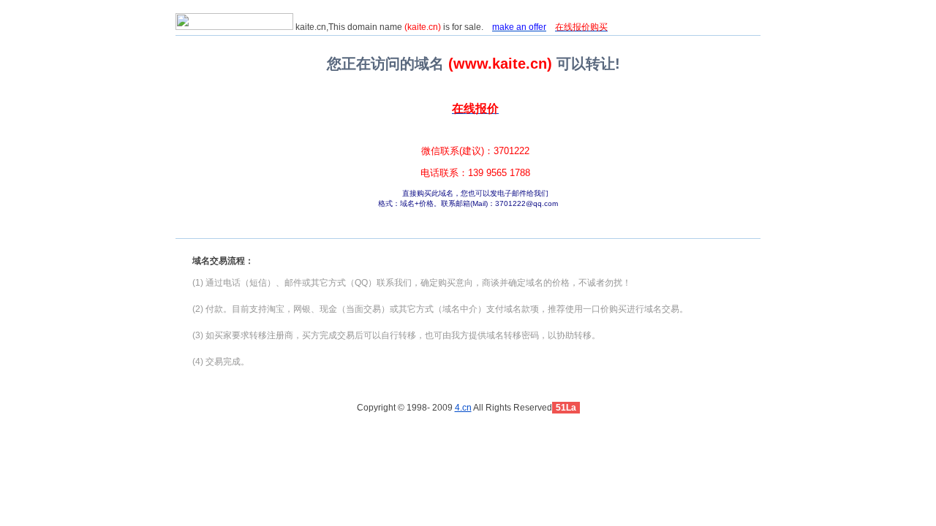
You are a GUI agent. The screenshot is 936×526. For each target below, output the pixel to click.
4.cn (463, 408)
